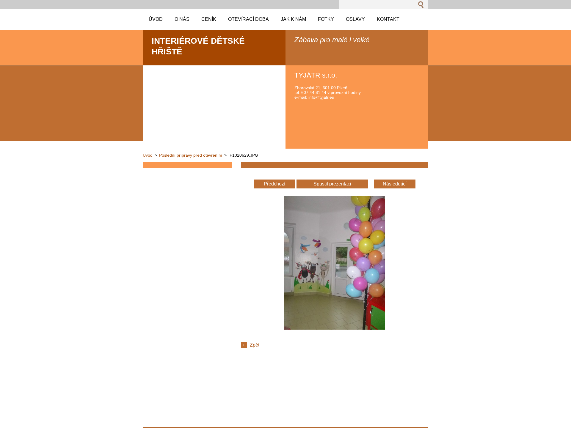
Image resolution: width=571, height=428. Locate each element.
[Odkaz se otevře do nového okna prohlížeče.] (334, 328)
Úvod (148, 155)
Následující (395, 183)
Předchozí (274, 183)
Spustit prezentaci (332, 183)
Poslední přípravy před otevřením (190, 155)
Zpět (254, 344)
